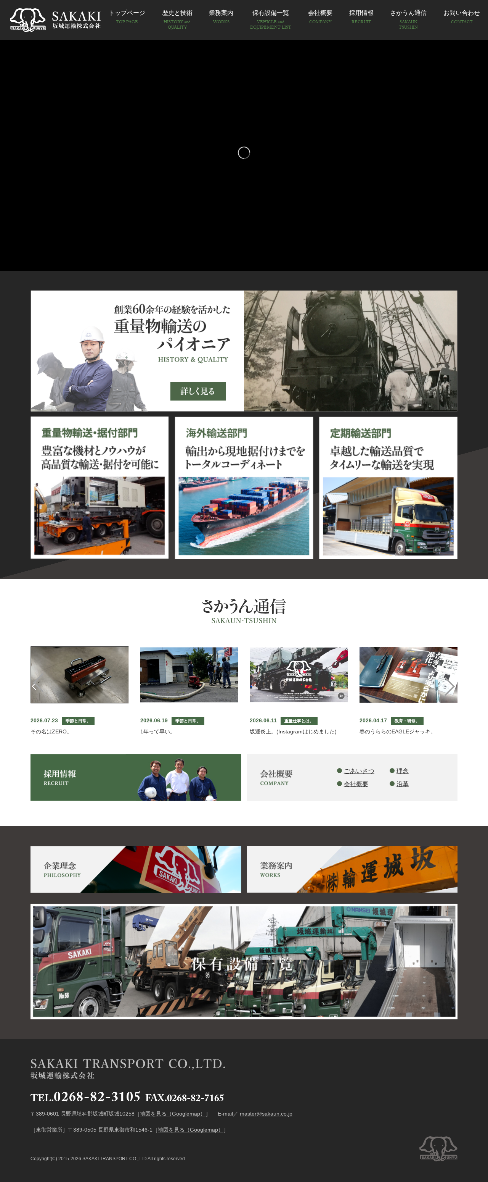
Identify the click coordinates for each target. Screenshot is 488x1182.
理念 (402, 771)
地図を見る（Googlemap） (172, 1114)
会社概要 (356, 784)
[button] (454, 686)
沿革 (402, 784)
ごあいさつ (359, 771)
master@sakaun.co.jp (266, 1114)
